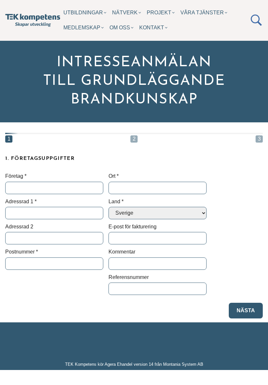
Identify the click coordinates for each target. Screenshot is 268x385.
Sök (256, 20)
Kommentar (122, 251)
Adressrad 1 (21, 201)
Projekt (159, 12)
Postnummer (21, 251)
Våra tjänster (202, 12)
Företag (15, 176)
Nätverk (125, 12)
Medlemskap (81, 27)
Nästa (246, 310)
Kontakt (151, 27)
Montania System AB (183, 364)
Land (116, 201)
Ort (114, 176)
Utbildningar (83, 12)
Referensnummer (129, 277)
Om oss (119, 27)
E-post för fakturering (133, 226)
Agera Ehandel (118, 364)
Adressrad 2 (19, 226)
